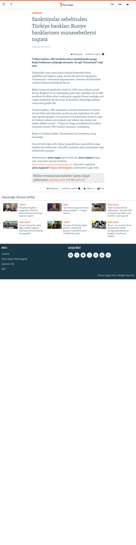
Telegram (54, 168)
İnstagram (67, 168)
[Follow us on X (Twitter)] (76, 255)
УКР (120, 4)
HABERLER (37, 13)
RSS (3, 269)
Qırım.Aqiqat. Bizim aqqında (14, 259)
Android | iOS (8, 264)
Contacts (5, 254)
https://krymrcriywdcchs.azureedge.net (52, 164)
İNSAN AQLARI (113, 205)
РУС (112, 4)
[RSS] (102, 255)
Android (79, 180)
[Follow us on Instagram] (95, 255)
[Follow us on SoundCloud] (89, 255)
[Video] (128, 4)
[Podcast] (108, 255)
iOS (68, 180)
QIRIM (65, 205)
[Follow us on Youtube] (83, 255)
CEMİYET (22, 205)
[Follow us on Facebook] (70, 255)
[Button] (76, 54)
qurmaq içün (57, 180)
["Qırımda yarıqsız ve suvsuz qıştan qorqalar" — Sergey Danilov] (54, 207)
